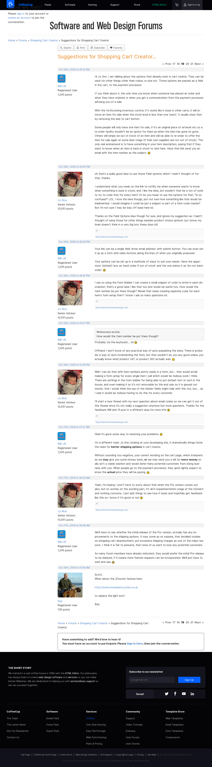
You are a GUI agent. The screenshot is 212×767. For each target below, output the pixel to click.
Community (133, 711)
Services (91, 711)
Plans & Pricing (94, 743)
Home (11, 40)
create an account (19, 17)
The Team (12, 718)
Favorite (117, 47)
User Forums (132, 737)
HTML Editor (159, 4)
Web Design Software (86, 754)
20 (187, 63)
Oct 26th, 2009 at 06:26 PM (74, 242)
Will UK (62, 86)
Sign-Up (189, 679)
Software (70, 4)
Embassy (130, 730)
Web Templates (174, 718)
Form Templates (174, 730)
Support (114, 4)
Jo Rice (62, 200)
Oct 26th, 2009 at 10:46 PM (74, 364)
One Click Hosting (96, 724)
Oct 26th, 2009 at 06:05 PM (74, 166)
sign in (21, 13)
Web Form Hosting (96, 737)
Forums (22, 40)
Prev (168, 63)
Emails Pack (52, 718)
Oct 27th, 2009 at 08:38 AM (74, 525)
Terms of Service (136, 761)
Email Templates (175, 724)
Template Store (175, 711)
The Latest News (16, 724)
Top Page (25, 754)
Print (82, 47)
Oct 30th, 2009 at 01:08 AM (74, 567)
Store (137, 4)
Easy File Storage (96, 730)
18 (178, 63)
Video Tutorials (134, 724)
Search (66, 47)
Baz (60, 601)
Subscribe (99, 47)
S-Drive (90, 718)
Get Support (106, 754)
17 (174, 63)
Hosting (92, 4)
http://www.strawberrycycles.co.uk (116, 587)
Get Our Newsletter (18, 730)
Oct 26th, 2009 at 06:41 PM (74, 275)
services (72, 677)
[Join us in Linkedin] (192, 694)
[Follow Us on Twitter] (166, 694)
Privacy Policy (117, 761)
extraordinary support (83, 681)
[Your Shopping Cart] (177, 5)
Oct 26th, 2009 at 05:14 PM (74, 69)
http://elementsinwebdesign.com (112, 237)
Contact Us (13, 737)
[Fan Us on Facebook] (175, 694)
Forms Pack (52, 724)
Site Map (152, 754)
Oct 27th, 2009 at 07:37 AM (74, 427)
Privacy (140, 754)
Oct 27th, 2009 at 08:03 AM (74, 478)
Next (198, 63)
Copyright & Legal (124, 754)
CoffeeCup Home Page (45, 754)
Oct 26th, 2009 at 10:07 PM (74, 323)
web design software (50, 677)
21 (191, 63)
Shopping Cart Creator (44, 40)
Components (173, 737)
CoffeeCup (13, 711)
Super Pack (52, 730)
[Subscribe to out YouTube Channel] (183, 694)
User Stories (133, 743)
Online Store (66, 754)
